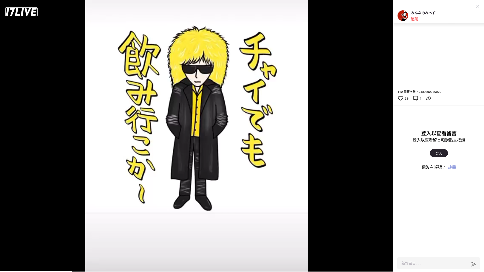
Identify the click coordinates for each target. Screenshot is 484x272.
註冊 (452, 167)
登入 (438, 153)
